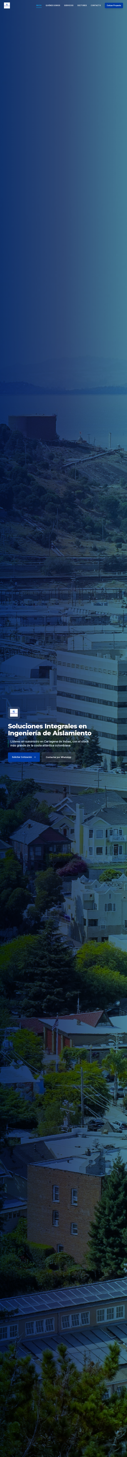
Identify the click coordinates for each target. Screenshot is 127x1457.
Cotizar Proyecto (114, 5)
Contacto (96, 5)
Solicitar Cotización (22, 757)
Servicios (68, 5)
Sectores (82, 5)
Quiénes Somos (53, 5)
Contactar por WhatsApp (58, 757)
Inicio (39, 5)
